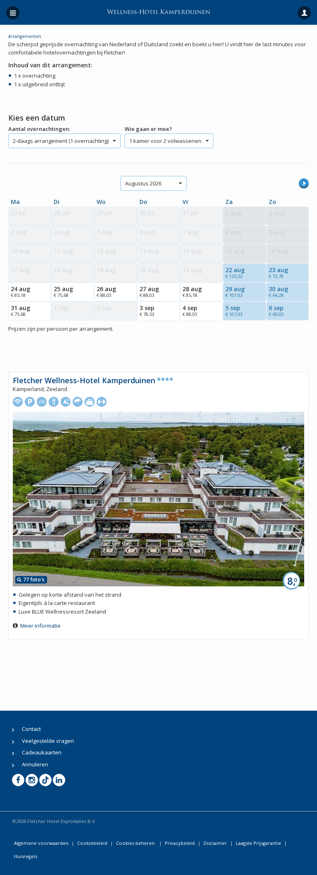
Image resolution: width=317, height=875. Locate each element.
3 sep (147, 310)
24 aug (20, 291)
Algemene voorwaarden (41, 843)
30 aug (278, 291)
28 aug (192, 291)
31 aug (20, 310)
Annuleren (35, 764)
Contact (31, 729)
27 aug (149, 291)
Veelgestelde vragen (48, 741)
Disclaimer (215, 843)
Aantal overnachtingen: (39, 129)
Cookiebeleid (92, 843)
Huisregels (25, 856)
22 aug (235, 272)
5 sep (234, 310)
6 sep (276, 310)
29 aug (235, 291)
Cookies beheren (136, 843)
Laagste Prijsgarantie (258, 843)
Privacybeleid (180, 843)
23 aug (278, 272)
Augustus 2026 (143, 183)
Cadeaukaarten (42, 752)
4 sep (189, 310)
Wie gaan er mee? (148, 129)
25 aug (63, 291)
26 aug (106, 291)
